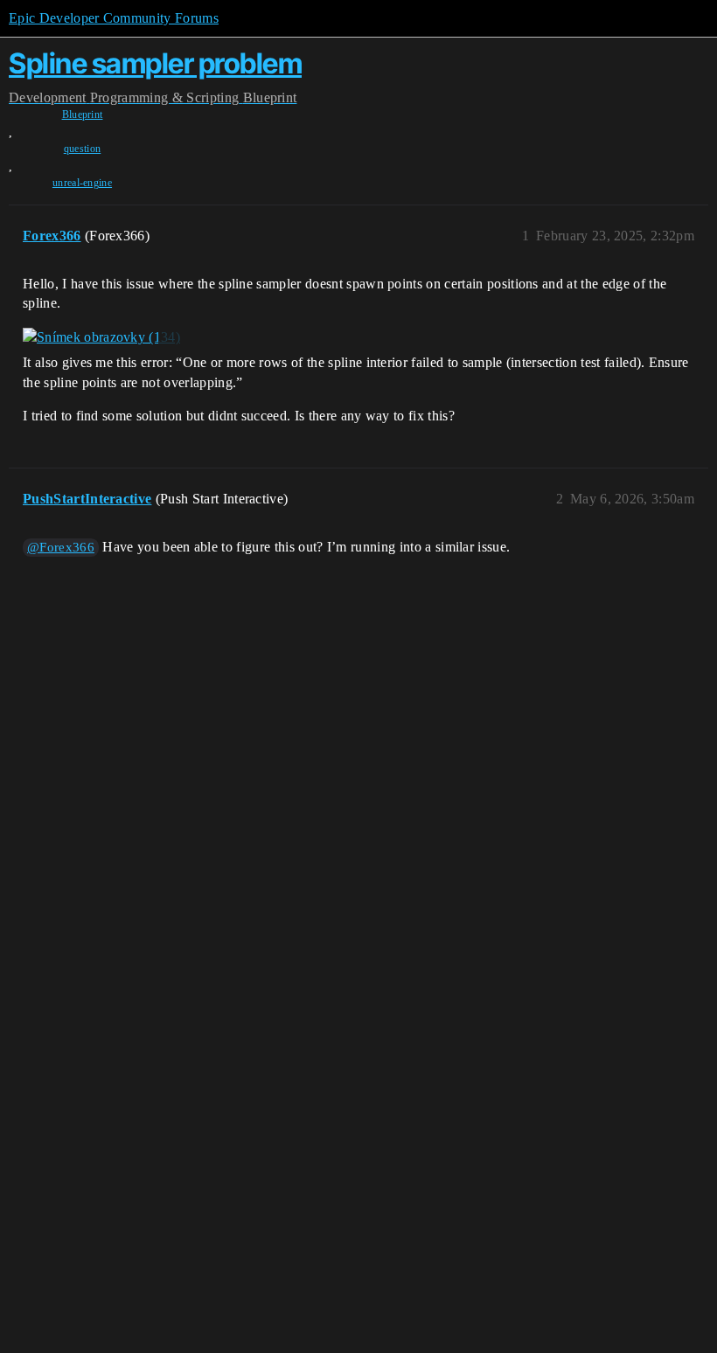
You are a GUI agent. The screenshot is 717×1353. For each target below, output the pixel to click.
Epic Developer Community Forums (114, 17)
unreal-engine (82, 183)
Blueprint (82, 114)
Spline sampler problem (155, 63)
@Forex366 (60, 547)
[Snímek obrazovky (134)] (101, 337)
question (82, 148)
